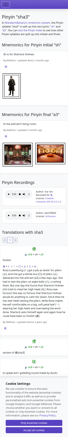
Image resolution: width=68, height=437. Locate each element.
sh (36, 254)
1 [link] (10, 240)
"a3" (4, 30)
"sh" (52, 26)
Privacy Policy (47, 415)
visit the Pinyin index (30, 30)
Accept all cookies (34, 430)
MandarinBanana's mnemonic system (27, 22)
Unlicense (50, 216)
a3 (41, 254)
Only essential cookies (34, 423)
